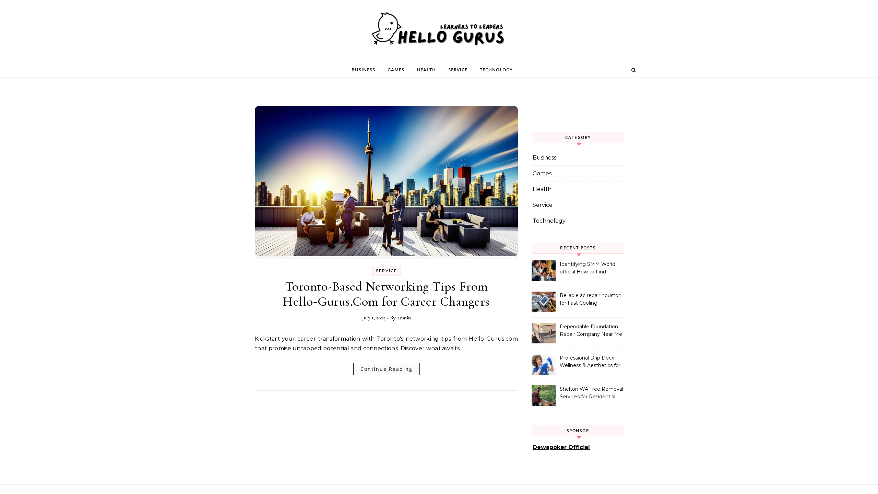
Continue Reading (386, 369)
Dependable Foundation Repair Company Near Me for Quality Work (591, 331)
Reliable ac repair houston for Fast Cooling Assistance (590, 299)
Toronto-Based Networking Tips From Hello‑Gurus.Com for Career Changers (386, 294)
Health (426, 70)
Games (396, 70)
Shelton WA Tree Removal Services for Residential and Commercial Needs (591, 393)
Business (363, 70)
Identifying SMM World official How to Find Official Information (587, 268)
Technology (496, 70)
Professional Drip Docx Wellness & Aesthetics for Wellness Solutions (590, 362)
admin (404, 317)
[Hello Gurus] (439, 31)
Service (457, 70)
